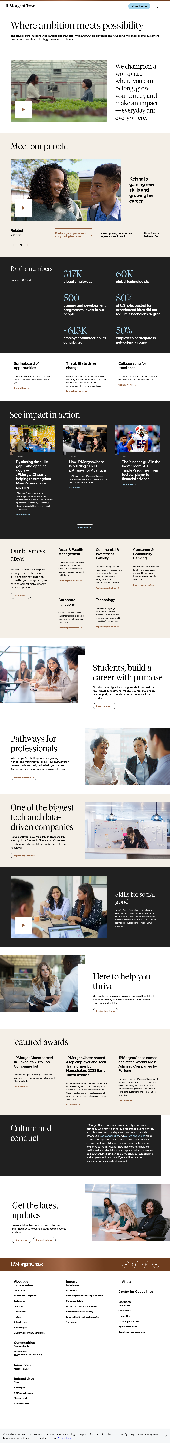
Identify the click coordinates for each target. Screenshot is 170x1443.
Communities (24, 1343)
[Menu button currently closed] (163, 6)
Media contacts (21, 1368)
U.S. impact (71, 1290)
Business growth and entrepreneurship (84, 1295)
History (17, 1316)
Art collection (20, 1322)
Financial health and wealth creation (83, 1316)
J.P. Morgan (19, 1387)
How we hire (124, 1316)
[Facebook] (135, 1264)
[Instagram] (145, 1264)
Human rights (20, 1327)
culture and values (134, 1135)
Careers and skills (74, 1301)
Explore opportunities (128, 1321)
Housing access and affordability (81, 1306)
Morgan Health (21, 1398)
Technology (19, 1301)
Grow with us (124, 1310)
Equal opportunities (127, 1326)
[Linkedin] (125, 1264)
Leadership (19, 1290)
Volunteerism (20, 1351)
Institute (124, 1281)
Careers (124, 1302)
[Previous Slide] (13, 245)
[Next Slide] (27, 245)
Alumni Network (21, 1403)
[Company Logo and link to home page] (20, 8)
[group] (73, 235)
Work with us (124, 1305)
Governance (19, 1311)
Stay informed (72, 1322)
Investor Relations (28, 1355)
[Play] (23, 109)
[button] (166, 1436)
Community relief (22, 1346)
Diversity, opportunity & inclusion (29, 1332)
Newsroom (22, 1365)
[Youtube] (155, 1264)
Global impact (72, 1285)
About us (21, 1281)
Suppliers (18, 1306)
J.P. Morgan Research (24, 1392)
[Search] (156, 6)
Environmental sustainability (79, 1311)
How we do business (23, 1285)
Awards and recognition (25, 1295)
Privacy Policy (65, 1438)
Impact (71, 1281)
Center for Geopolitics (135, 1292)
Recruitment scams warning (131, 1332)
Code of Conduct (109, 1135)
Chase (17, 1382)
